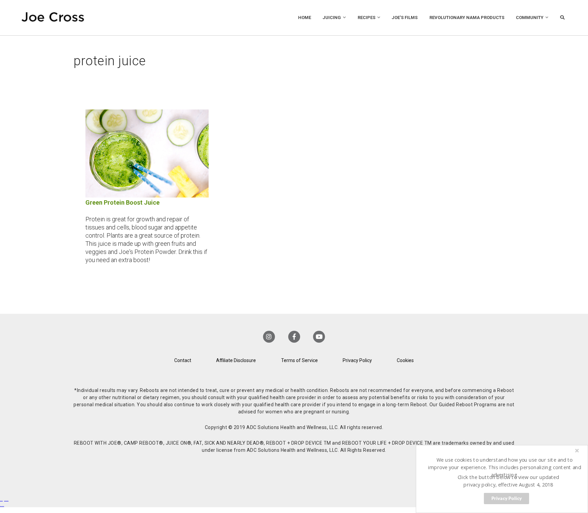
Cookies (405, 360)
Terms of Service (299, 360)
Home (304, 17)
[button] (505, 467)
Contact (182, 360)
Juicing (332, 17)
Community (529, 17)
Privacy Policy (357, 360)
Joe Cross (53, 17)
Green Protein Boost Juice (122, 202)
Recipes (366, 17)
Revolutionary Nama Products (466, 17)
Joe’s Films (405, 17)
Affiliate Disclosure (236, 360)
